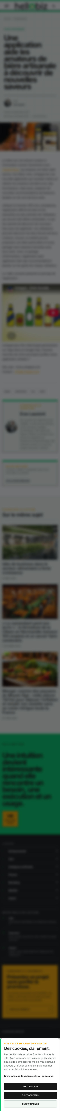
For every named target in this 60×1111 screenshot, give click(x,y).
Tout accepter (30, 1095)
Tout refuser (30, 1086)
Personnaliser (30, 1104)
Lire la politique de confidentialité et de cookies (28, 1076)
